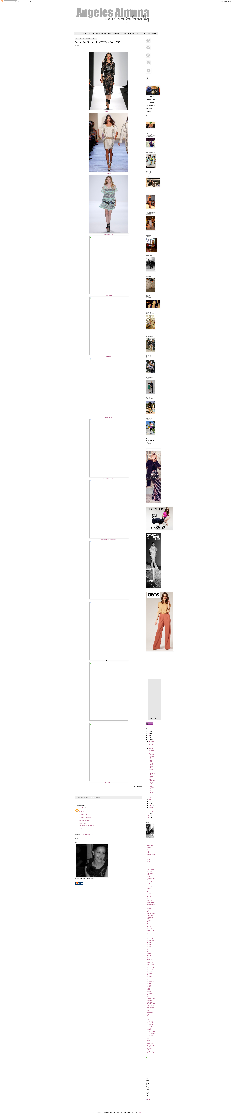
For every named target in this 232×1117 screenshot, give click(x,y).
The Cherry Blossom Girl (150, 1022)
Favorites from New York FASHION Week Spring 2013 (152, 773)
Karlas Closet (150, 964)
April (150, 803)
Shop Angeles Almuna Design (103, 33)
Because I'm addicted (150, 892)
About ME (83, 33)
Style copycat (150, 1014)
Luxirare (149, 983)
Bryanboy (149, 900)
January (151, 811)
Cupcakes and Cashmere (150, 924)
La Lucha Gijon (151, 969)
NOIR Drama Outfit (152, 791)
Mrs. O (148, 996)
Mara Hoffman (108, 295)
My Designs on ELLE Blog (119, 33)
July (150, 797)
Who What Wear (149, 1049)
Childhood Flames (149, 911)
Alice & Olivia (108, 782)
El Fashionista (150, 937)
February (151, 807)
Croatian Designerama (150, 921)
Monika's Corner (149, 994)
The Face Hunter (149, 1029)
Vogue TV (149, 849)
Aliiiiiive (149, 883)
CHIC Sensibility (149, 908)
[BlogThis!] (93, 797)
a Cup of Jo (150, 876)
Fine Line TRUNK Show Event (151, 765)
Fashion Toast (150, 940)
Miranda (149, 991)
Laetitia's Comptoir (149, 974)
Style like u (150, 1016)
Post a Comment (82, 828)
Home (76, 33)
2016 (149, 731)
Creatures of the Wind (108, 478)
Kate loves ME (150, 968)
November (151, 745)
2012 (149, 739)
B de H (149, 890)
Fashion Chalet (151, 938)
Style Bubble (150, 1012)
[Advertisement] (154, 1068)
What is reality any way (150, 1046)
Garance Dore (150, 950)
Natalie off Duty (151, 998)
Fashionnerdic (150, 944)
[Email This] (92, 797)
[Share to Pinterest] (99, 797)
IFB (148, 957)
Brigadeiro (149, 898)
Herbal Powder (83, 823)
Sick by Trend (150, 1007)
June (150, 799)
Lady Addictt (150, 971)
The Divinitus (150, 1026)
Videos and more (141, 33)
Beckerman (150, 895)
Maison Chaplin (149, 989)
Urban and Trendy (150, 1041)
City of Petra (150, 915)
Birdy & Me (150, 897)
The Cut (149, 858)
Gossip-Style (150, 951)
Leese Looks (150, 979)
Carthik (81, 808)
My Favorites (131, 33)
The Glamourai (151, 1031)
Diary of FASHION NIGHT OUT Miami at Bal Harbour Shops (152, 784)
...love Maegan (151, 869)
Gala (148, 948)
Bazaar (149, 847)
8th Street (149, 871)
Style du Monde (151, 854)
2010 (149, 815)
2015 (149, 733)
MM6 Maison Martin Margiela (108, 539)
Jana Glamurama (150, 961)
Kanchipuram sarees (84, 814)
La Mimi (149, 859)
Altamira (149, 885)
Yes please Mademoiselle (150, 1052)
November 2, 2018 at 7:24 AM (86, 825)
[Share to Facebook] (97, 797)
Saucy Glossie (150, 1005)
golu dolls (81, 811)
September (151, 750)
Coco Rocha (150, 856)
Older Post (139, 832)
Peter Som (109, 356)
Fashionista (150, 942)
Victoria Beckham (108, 722)
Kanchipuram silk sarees (85, 817)
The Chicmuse (150, 1024)
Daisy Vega (150, 927)
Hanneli (149, 953)
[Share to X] (95, 797)
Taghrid (149, 1017)
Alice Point (150, 881)
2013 (149, 737)
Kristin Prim (150, 845)
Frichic (149, 946)
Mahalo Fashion (149, 986)
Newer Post (79, 832)
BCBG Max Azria (108, 112)
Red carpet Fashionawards (151, 1003)
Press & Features (152, 33)
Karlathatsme (150, 966)
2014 (149, 735)
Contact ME (91, 33)
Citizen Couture (151, 913)
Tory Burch (109, 600)
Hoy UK (149, 955)
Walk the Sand (150, 1043)
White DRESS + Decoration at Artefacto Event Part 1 (152, 757)
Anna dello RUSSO (150, 887)
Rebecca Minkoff (108, 234)
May (150, 801)
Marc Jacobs (108, 417)
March (150, 805)
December (151, 741)
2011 (149, 813)
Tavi (148, 1019)
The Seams (150, 1035)
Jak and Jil (150, 959)
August (151, 795)
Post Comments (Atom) (87, 834)
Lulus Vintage (150, 981)
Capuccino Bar (151, 902)
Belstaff (109, 173)
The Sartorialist (151, 1033)
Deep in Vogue (151, 928)
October (151, 748)
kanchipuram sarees (84, 820)
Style (148, 861)
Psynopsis (149, 1000)
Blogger (139, 1112)
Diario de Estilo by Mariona (151, 931)
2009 (149, 818)
